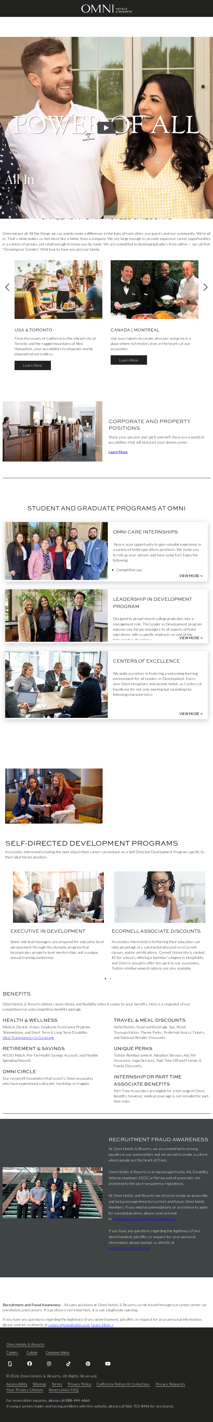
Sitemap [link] (39, 1384)
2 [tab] (110, 978)
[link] (10, 1363)
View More (189, 576)
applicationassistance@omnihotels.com (145, 1219)
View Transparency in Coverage (28, 1037)
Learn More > (102, 1325)
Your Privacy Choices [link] (24, 1389)
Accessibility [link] (17, 1384)
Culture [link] (31, 1352)
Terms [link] (56, 1384)
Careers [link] (12, 1352)
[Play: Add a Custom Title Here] (106, 128)
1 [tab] (105, 978)
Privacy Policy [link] (79, 1384)
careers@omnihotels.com (129, 1248)
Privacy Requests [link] (170, 1384)
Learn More (32, 365)
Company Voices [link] (58, 1352)
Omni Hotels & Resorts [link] (25, 1344)
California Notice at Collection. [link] (123, 1384)
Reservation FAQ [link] (64, 1389)
